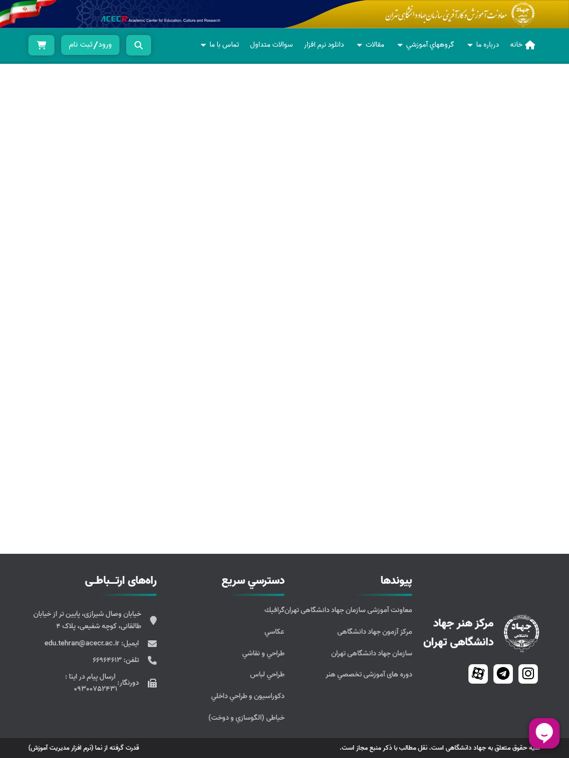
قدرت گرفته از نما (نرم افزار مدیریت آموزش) (83, 747)
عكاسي (274, 632)
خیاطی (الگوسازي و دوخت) (246, 718)
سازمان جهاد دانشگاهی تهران (371, 653)
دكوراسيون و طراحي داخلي (247, 696)
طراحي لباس (267, 674)
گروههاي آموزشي (430, 44)
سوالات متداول (271, 44)
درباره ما (487, 44)
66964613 (108, 660)
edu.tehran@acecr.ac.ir (82, 643)
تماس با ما (224, 44)
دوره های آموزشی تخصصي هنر (369, 674)
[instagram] (528, 673)
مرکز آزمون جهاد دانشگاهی (374, 632)
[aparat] (478, 673)
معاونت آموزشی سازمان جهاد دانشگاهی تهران (348, 610)
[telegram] (503, 673)
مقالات (375, 44)
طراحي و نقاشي (263, 653)
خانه (516, 44)
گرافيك (274, 610)
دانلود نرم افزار (324, 44)
